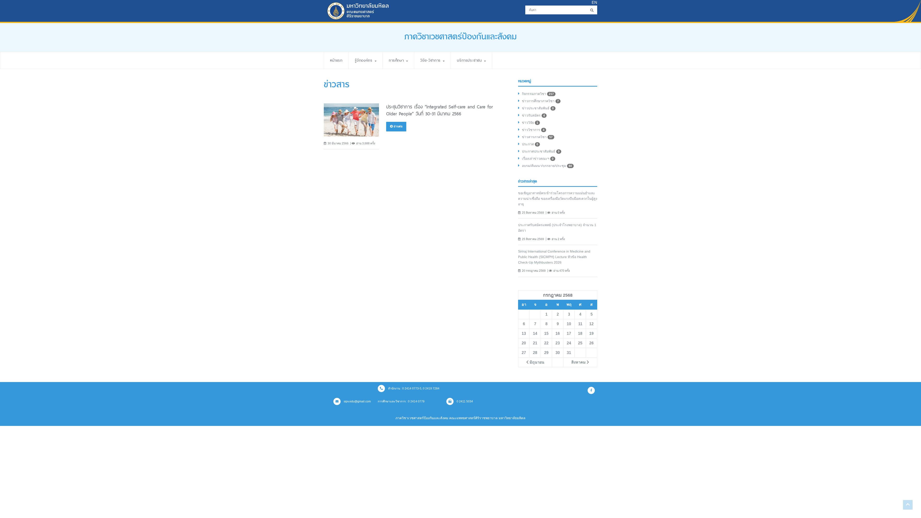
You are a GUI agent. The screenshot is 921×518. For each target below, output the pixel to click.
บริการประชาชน (470, 60)
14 (535, 333)
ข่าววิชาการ (533, 130)
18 (580, 333)
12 (591, 324)
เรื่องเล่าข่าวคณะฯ (538, 158)
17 (569, 333)
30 (557, 352)
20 (524, 343)
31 (569, 352)
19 (591, 333)
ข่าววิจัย (530, 122)
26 (591, 343)
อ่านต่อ (397, 126)
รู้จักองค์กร (364, 60)
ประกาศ (530, 144)
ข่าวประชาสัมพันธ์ (538, 108)
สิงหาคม (579, 362)
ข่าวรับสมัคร (533, 115)
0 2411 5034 (464, 401)
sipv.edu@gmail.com (357, 401)
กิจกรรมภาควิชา (538, 94)
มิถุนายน (536, 362)
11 (580, 324)
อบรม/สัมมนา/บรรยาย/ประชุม (547, 166)
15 (546, 333)
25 (580, 343)
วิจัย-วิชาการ (431, 60)
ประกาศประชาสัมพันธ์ (541, 151)
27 (524, 352)
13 (524, 333)
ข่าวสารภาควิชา (537, 137)
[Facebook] (591, 390)
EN (594, 2)
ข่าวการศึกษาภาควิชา (540, 101)
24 (569, 343)
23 (557, 343)
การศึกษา (397, 60)
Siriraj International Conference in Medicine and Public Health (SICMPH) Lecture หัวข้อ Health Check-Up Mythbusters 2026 (554, 256)
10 (569, 324)
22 (546, 343)
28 (535, 352)
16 (557, 333)
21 (535, 343)
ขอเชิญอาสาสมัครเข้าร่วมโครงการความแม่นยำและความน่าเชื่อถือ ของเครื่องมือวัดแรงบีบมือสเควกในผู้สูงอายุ (557, 198)
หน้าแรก (336, 60)
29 (546, 352)
